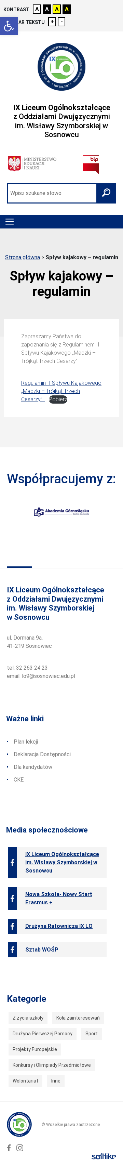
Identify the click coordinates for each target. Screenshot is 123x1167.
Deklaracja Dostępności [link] (42, 754)
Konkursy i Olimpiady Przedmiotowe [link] (52, 1065)
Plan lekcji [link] (26, 741)
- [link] (61, 21)
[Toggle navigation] (9, 221)
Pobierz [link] (58, 399)
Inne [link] (55, 1081)
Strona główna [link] (22, 257)
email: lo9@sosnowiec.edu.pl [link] (41, 676)
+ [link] (52, 21)
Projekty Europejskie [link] (35, 1049)
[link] (9, 26)
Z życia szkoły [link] (28, 1018)
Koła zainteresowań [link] (78, 1018)
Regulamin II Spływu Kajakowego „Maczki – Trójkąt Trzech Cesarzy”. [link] (61, 391)
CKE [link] (19, 779)
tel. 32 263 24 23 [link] (27, 668)
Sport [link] (91, 1033)
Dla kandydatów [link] (33, 767)
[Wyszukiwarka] (61, 193)
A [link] (37, 9)
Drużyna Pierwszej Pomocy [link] (42, 1033)
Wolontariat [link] (25, 1081)
